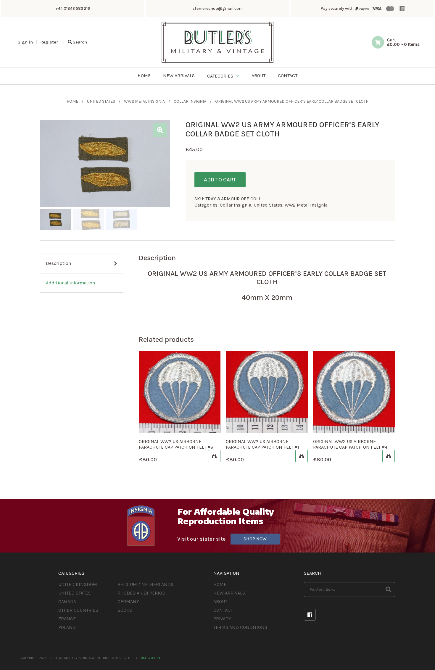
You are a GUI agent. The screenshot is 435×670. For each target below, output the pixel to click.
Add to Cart (220, 179)
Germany (128, 601)
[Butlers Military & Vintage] (218, 62)
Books (124, 610)
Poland (67, 627)
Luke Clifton (149, 658)
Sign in (25, 42)
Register (49, 42)
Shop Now (255, 539)
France (67, 618)
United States (101, 101)
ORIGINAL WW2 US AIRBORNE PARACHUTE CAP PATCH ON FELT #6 (176, 444)
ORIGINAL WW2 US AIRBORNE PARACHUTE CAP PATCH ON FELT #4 (350, 444)
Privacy (222, 618)
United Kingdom (77, 584)
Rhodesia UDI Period (141, 593)
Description (58, 263)
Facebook (310, 615)
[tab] (81, 263)
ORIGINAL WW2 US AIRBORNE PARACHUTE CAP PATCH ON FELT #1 (262, 444)
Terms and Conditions (240, 627)
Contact (223, 610)
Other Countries (78, 610)
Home (72, 101)
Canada (67, 601)
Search (80, 42)
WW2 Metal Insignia (144, 101)
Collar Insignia (190, 101)
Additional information (70, 283)
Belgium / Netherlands (145, 584)
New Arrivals (229, 593)
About (220, 601)
